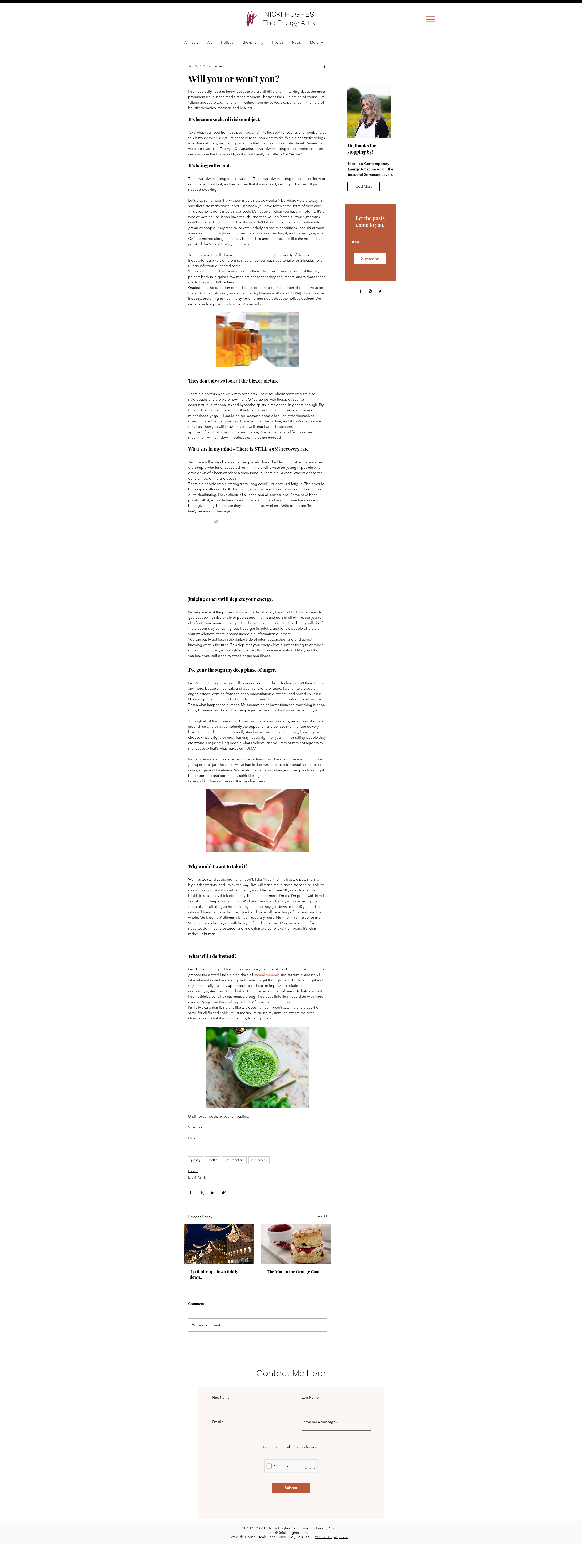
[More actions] (324, 66)
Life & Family (252, 42)
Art (209, 42)
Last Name (310, 1397)
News (296, 42)
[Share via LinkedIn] (213, 1192)
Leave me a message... (320, 1422)
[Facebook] (360, 291)
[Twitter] (380, 291)
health (212, 1160)
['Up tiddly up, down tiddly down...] (219, 1244)
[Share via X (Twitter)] (201, 1192)
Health (277, 42)
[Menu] (430, 19)
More (314, 42)
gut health (259, 1160)
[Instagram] (370, 291)
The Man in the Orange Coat (293, 1271)
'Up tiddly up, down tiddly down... (214, 1274)
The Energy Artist (291, 22)
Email (216, 1422)
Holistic (227, 42)
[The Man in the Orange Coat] (296, 1244)
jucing (195, 1160)
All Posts (191, 42)
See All (322, 1216)
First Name (221, 1397)
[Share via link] (224, 1192)
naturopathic (234, 1160)
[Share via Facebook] (190, 1192)
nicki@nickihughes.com (289, 1532)
